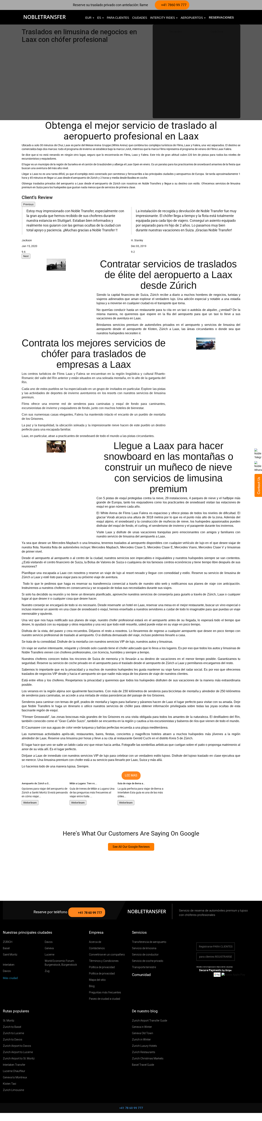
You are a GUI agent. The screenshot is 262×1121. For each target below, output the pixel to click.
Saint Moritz (10, 954)
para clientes (118, 17)
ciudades (139, 17)
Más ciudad (10, 978)
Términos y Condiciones (104, 960)
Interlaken (8, 964)
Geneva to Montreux (15, 1077)
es (99, 17)
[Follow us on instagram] (145, 984)
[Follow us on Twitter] (134, 984)
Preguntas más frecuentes (105, 992)
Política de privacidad (102, 967)
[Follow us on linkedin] (156, 984)
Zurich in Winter (141, 1039)
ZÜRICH (7, 941)
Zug (47, 971)
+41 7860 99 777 (173, 5)
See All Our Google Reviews (131, 847)
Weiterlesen (30, 802)
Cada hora (217, 31)
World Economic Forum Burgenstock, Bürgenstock (61, 962)
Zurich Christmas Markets (147, 1058)
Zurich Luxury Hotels (144, 1045)
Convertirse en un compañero (107, 954)
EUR (88, 17)
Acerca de (95, 941)
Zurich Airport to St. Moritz (19, 1058)
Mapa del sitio (97, 979)
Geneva (49, 948)
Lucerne (49, 954)
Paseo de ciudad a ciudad (104, 998)
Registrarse (215, 946)
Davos (49, 941)
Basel (6, 948)
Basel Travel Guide (143, 1064)
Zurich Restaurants (143, 1052)
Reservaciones (221, 17)
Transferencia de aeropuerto (149, 941)
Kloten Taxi (9, 1083)
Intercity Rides (163, 17)
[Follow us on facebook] (140, 984)
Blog (92, 986)
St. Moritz (8, 1020)
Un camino (176, 31)
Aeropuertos (192, 17)
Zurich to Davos (12, 1039)
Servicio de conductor (145, 954)
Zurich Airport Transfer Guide (149, 1020)
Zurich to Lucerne (13, 1033)
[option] (76, 230)
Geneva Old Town (142, 1033)
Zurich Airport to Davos (17, 1045)
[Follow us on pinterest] (151, 984)
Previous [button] (28, 204)
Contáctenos (97, 948)
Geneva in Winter (142, 1026)
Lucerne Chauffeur (14, 1071)
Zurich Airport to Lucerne (18, 1052)
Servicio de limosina (144, 948)
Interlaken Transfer (14, 1064)
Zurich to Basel (12, 1026)
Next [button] (26, 256)
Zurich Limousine (13, 1090)
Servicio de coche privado (147, 960)
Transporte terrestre (144, 967)
